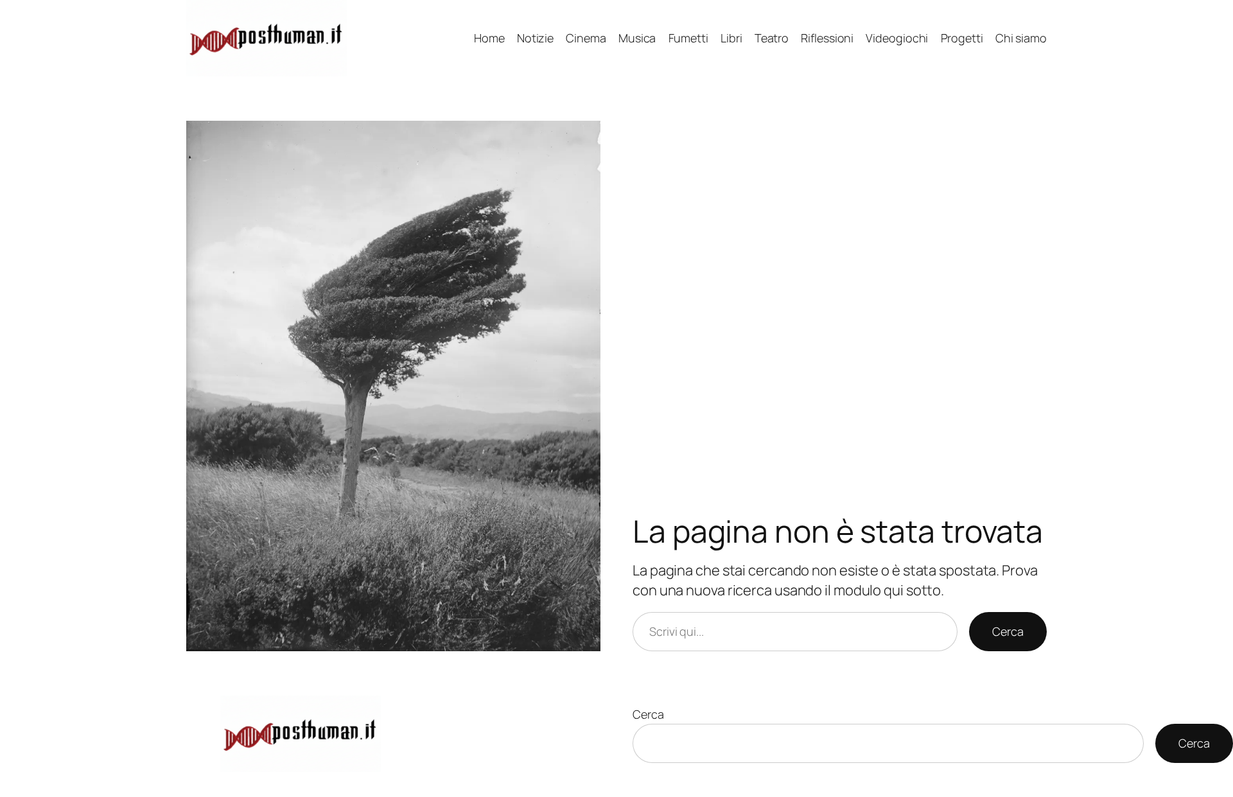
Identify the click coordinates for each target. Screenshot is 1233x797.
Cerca (1008, 631)
